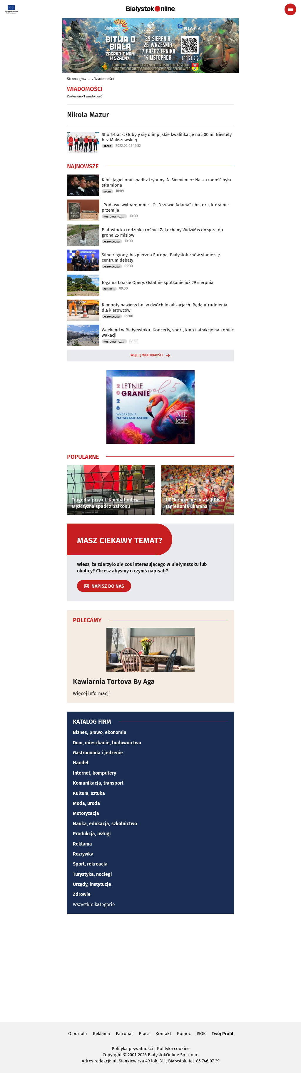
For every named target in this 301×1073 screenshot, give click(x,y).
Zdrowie (109, 289)
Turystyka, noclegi (92, 874)
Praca (144, 1033)
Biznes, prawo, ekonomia (99, 732)
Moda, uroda (86, 803)
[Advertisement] (150, 967)
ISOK (201, 1033)
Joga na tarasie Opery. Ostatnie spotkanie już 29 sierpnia (157, 282)
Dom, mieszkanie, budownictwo (107, 742)
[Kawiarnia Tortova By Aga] (150, 650)
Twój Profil (222, 1033)
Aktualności (111, 241)
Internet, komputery (94, 773)
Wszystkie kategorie (94, 904)
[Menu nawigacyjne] (290, 9)
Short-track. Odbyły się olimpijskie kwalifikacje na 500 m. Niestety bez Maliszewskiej (167, 137)
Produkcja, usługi (92, 833)
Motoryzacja (86, 813)
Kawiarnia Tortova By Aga (114, 681)
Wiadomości (104, 79)
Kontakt (163, 1033)
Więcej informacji (91, 693)
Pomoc (184, 1033)
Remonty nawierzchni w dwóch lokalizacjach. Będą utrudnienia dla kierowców (164, 307)
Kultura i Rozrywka (115, 216)
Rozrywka (83, 854)
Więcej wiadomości (147, 355)
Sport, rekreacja (90, 864)
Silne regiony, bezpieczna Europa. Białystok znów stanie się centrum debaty (161, 257)
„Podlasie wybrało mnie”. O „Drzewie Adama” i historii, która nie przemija (165, 207)
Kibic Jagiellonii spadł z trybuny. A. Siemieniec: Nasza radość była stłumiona (166, 182)
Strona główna (79, 79)
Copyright (112, 1054)
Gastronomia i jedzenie (98, 752)
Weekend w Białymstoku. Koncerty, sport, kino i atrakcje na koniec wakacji (168, 332)
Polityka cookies (173, 1048)
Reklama (82, 844)
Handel (80, 762)
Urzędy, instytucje (92, 884)
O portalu (77, 1033)
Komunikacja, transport (98, 783)
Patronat (124, 1033)
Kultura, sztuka (89, 793)
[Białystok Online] (150, 9)
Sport (107, 146)
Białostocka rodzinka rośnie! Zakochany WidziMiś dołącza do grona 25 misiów (162, 232)
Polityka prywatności (132, 1048)
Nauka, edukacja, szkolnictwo (105, 823)
